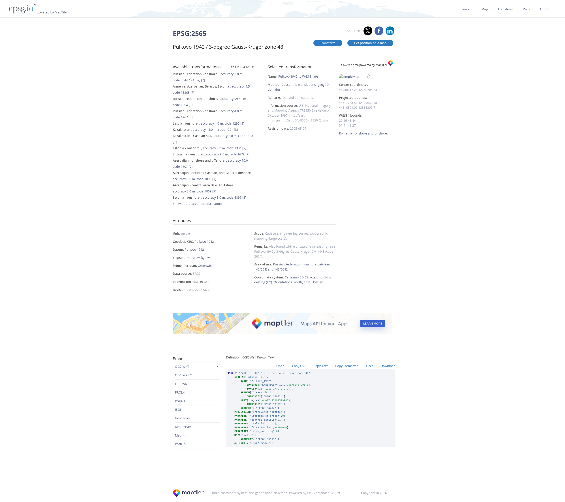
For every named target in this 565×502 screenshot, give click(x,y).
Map (484, 9)
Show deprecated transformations (198, 204)
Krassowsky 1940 (199, 258)
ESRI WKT (182, 384)
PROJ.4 (180, 392)
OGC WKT (182, 366)
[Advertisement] (282, 473)
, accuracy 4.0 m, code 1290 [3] (208, 123)
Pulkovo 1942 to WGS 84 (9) (298, 76)
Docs (526, 9)
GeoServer (182, 418)
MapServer (183, 427)
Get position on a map (370, 43)
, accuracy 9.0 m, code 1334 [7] (209, 148)
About (544, 9)
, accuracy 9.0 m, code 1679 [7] (211, 154)
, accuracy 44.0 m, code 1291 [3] (205, 129)
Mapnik (180, 435)
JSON (179, 409)
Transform (505, 9)
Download (388, 366)
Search (466, 9)
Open (280, 366)
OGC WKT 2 (183, 375)
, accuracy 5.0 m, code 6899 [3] (209, 197)
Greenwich (206, 265)
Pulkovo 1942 (204, 241)
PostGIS (180, 444)
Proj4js (180, 401)
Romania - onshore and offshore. (363, 133)
